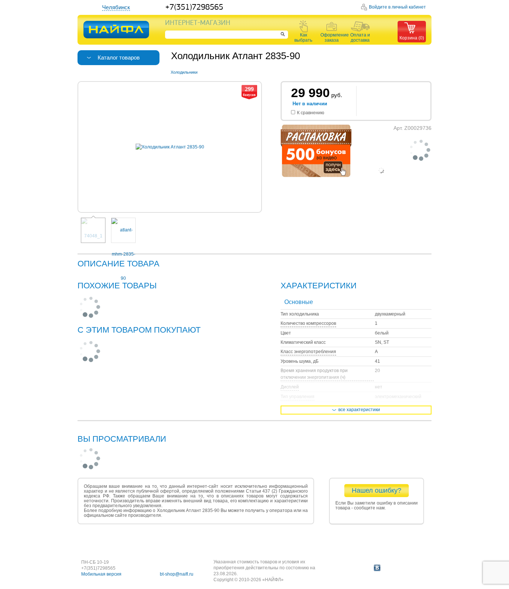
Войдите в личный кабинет (397, 7)
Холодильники (184, 72)
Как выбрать (303, 37)
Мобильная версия (101, 574)
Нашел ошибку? (376, 490)
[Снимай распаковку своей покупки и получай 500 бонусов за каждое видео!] (316, 175)
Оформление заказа (331, 37)
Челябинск (116, 7)
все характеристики (359, 409)
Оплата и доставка (360, 37)
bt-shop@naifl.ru (176, 574)
